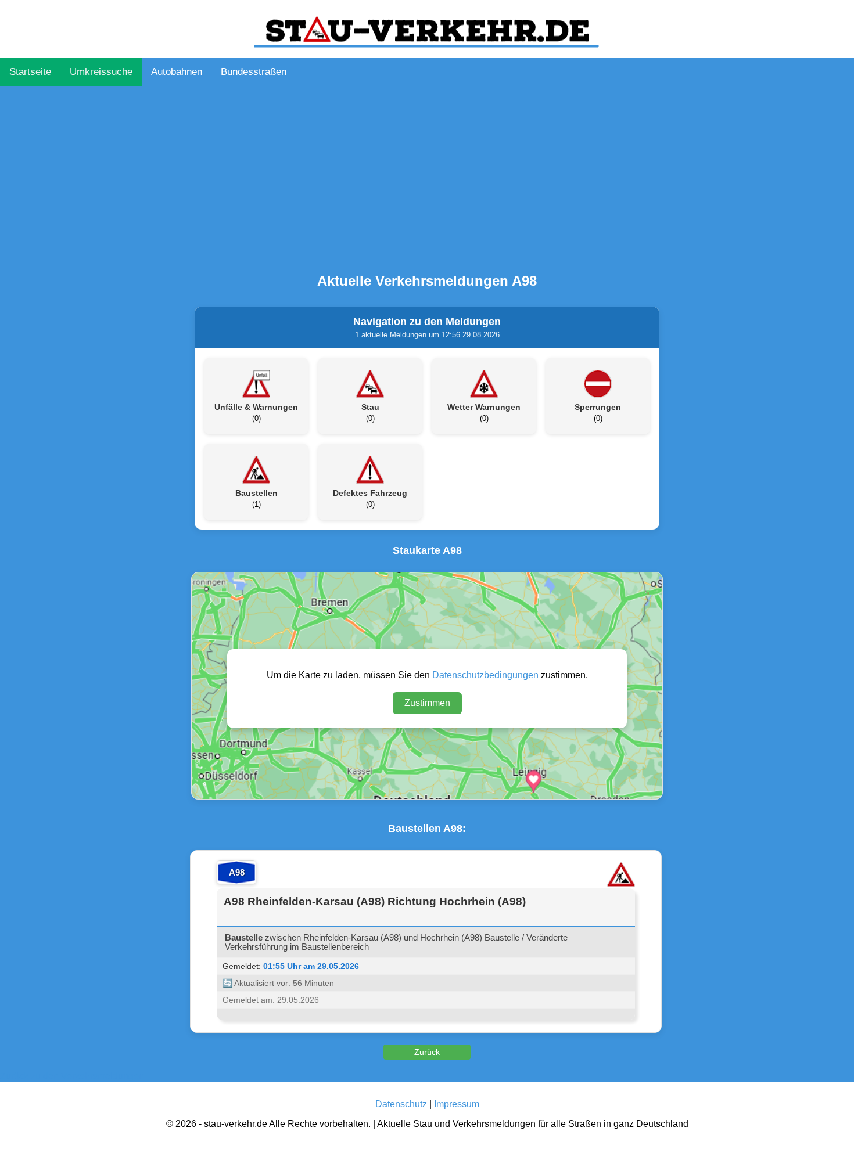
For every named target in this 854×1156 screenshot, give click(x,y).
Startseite (30, 71)
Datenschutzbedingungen (485, 675)
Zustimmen (427, 703)
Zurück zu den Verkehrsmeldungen (72, 1076)
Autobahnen (176, 71)
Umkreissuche (101, 71)
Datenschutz (401, 1104)
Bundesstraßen (253, 71)
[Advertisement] (427, 176)
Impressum (456, 1104)
